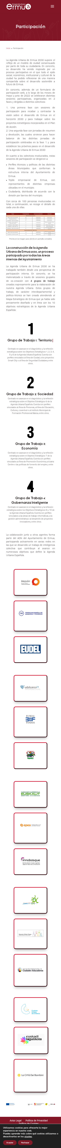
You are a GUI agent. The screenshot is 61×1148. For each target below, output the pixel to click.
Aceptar (9, 1142)
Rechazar (25, 1142)
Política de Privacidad (37, 1121)
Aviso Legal (15, 1121)
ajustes (28, 1136)
